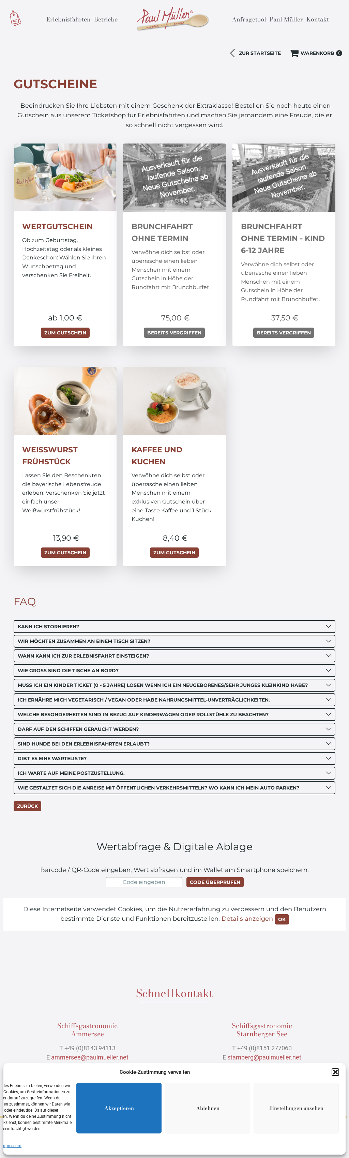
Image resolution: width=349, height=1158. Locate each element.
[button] (335, 1072)
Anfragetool (249, 19)
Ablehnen (207, 1108)
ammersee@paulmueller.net (89, 1057)
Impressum (11, 1145)
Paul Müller (286, 19)
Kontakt (317, 19)
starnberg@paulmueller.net (264, 1057)
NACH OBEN (301, 1048)
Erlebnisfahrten (68, 19)
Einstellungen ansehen (296, 1108)
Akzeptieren (119, 1108)
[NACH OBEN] (326, 1048)
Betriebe (106, 19)
